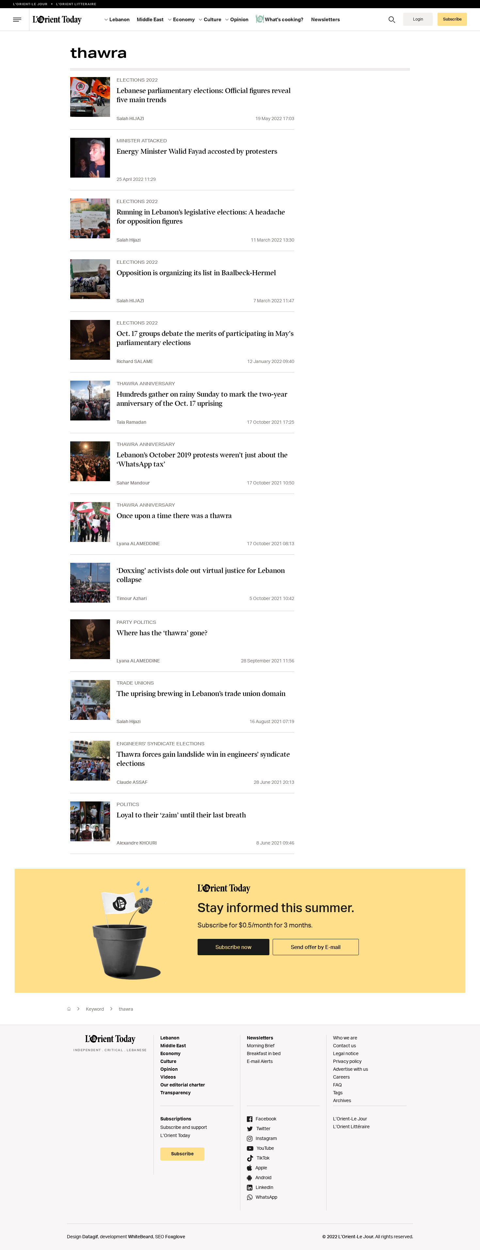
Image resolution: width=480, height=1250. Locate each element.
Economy (170, 1053)
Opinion (169, 1069)
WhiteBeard (140, 1236)
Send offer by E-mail (316, 947)
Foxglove (175, 1236)
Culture (168, 1061)
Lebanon (169, 1037)
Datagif (90, 1236)
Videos (168, 1077)
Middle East (173, 1045)
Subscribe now (233, 947)
